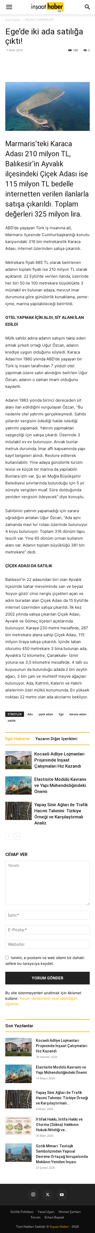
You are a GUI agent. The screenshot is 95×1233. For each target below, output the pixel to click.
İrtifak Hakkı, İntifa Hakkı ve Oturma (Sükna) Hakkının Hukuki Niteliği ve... (59, 1124)
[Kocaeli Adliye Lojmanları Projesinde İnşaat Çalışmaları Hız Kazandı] (18, 760)
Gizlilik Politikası (22, 1211)
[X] (47, 1194)
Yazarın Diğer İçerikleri (56, 738)
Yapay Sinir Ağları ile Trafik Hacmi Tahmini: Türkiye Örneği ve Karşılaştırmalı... (62, 1097)
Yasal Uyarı (46, 1211)
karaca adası (77, 714)
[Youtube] (61, 1194)
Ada (30, 714)
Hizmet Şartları (70, 1211)
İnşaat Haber (59, 1226)
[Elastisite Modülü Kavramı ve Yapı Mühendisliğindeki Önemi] (18, 785)
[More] (65, 69)
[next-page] (17, 836)
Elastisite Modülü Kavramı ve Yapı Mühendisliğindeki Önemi (60, 785)
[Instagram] (33, 1194)
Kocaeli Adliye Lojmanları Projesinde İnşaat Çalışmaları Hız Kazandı (59, 760)
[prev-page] (8, 836)
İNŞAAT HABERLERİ (39, 19)
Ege (61, 714)
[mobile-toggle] (9, 7)
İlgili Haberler (17, 738)
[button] (87, 7)
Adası (14, 154)
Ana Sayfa (12, 19)
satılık (12, 720)
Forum (35, 1217)
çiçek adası (46, 714)
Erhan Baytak (54, 1217)
